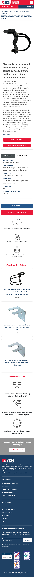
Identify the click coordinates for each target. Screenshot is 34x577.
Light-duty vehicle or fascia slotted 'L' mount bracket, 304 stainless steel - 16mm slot (17, 362)
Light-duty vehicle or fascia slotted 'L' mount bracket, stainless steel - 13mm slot (17, 327)
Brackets (4, 13)
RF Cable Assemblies (8, 492)
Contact (4, 518)
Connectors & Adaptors (9, 489)
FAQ (3, 521)
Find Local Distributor (17, 212)
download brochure (17, 139)
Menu (29, 6)
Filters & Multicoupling (9, 495)
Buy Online (18, 206)
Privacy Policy (5, 546)
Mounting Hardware (23, 11)
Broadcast (5, 486)
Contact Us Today (17, 449)
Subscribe (27, 540)
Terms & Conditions (22, 545)
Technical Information (8, 510)
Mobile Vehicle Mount (9, 11)
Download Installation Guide (17, 145)
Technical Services (7, 512)
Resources (5, 515)
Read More (6, 135)
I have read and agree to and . (15, 545)
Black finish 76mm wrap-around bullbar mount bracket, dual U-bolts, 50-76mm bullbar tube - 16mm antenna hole (17, 292)
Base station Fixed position (10, 484)
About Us (5, 507)
